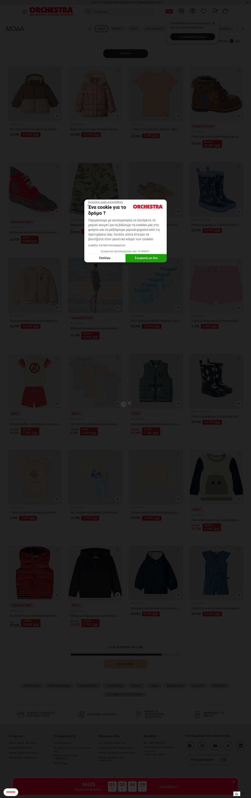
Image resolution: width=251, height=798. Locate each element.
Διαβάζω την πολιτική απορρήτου (107, 245)
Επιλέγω (104, 258)
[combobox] (236, 794)
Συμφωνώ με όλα (146, 258)
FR (243, 793)
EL (236, 793)
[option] (243, 794)
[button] (11, 792)
